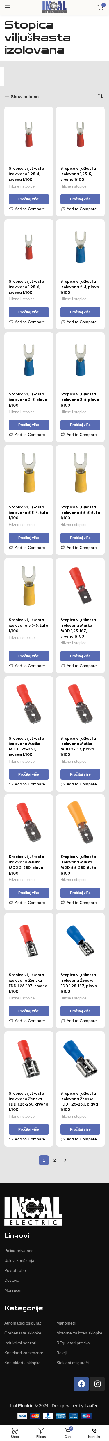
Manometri (66, 1323)
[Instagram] (97, 1384)
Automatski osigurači (23, 1323)
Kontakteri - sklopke (22, 1362)
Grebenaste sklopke (22, 1333)
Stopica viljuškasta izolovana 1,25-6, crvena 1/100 (26, 287)
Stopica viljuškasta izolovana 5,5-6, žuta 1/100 (28, 625)
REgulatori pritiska (73, 1343)
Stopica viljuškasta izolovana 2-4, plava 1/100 (79, 287)
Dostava (11, 1280)
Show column (25, 96)
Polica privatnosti (19, 1250)
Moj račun (13, 1290)
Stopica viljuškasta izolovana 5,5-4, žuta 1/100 (28, 512)
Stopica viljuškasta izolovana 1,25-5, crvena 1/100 (78, 174)
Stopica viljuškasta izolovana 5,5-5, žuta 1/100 (80, 512)
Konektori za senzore (23, 1352)
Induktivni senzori (20, 1343)
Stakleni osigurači (72, 1362)
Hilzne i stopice (22, 186)
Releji (61, 1352)
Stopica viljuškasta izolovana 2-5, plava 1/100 (28, 399)
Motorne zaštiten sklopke (79, 1333)
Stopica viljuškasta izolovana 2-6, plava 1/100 (79, 399)
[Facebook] (81, 1384)
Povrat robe (15, 1270)
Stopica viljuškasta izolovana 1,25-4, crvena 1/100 (26, 174)
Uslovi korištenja (19, 1260)
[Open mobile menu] (7, 7)
